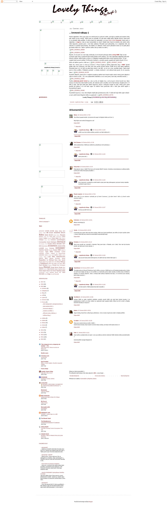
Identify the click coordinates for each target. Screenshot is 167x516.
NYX (56, 261)
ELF (64, 243)
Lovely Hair (44, 383)
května (44, 318)
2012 (42, 334)
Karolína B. (77, 297)
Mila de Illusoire (45, 395)
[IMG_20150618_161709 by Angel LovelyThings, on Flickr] (81, 72)
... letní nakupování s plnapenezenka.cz (52, 304)
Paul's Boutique (43, 265)
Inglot (46, 251)
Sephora (60, 269)
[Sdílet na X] (99, 102)
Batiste (46, 235)
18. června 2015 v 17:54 (89, 194)
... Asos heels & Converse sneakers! (49, 463)
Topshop (59, 270)
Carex (63, 236)
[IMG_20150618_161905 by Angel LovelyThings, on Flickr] (77, 78)
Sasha (76, 230)
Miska (75, 115)
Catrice (45, 238)
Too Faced (53, 270)
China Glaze (55, 238)
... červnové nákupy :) (47, 308)
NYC (53, 261)
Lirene (63, 255)
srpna (43, 297)
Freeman (51, 248)
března (44, 322)
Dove (54, 243)
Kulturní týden (44, 402)
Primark (54, 265)
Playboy (50, 265)
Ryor (64, 267)
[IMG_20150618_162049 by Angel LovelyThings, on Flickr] (77, 52)
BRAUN (63, 232)
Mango (63, 258)
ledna (43, 327)
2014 (42, 330)
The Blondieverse (46, 421)
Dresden (59, 243)
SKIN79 (41, 269)
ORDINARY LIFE (45, 412)
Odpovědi (78, 126)
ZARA (45, 274)
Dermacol (61, 242)
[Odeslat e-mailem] (95, 102)
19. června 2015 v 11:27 (99, 207)
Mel (47, 260)
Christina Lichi (45, 356)
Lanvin (46, 255)
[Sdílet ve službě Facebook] (100, 102)
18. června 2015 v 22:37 (87, 268)
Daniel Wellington (52, 242)
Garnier (51, 250)
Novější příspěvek (74, 376)
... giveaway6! (44, 447)
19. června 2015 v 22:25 (85, 320)
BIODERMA (57, 232)
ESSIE (59, 246)
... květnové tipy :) (46, 315)
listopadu (44, 290)
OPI (52, 263)
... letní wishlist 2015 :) (47, 306)
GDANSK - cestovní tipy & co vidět (49, 414)
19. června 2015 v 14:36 (87, 297)
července (44, 299)
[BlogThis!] (97, 102)
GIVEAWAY (60, 248)
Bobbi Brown (56, 235)
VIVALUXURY (45, 427)
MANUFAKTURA (60, 256)
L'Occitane (57, 251)
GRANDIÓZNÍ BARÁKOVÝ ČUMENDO (50, 422)
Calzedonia (58, 236)
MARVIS (41, 258)
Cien (60, 238)
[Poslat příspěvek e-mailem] (91, 102)
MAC (53, 256)
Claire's (63, 238)
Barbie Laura (44, 353)
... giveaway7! (44, 482)
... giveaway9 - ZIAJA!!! (46, 454)
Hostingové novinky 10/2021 (47, 378)
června (44, 302)
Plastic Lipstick (78, 194)
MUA (46, 258)
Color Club (47, 239)
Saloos (56, 269)
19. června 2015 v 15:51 (84, 310)
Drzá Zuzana (77, 142)
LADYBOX (41, 253)
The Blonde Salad (46, 418)
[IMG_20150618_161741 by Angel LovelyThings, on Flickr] (106, 95)
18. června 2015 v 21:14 (85, 242)
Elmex (46, 248)
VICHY (47, 272)
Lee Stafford (55, 255)
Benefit (51, 235)
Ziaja (48, 274)
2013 (42, 332)
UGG (63, 270)
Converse (53, 239)
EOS (40, 246)
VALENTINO (42, 272)
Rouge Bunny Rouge (56, 267)
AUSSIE (52, 231)
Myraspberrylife (45, 407)
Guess (55, 250)
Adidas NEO (62, 231)
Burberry (41, 236)
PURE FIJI (56, 263)
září (43, 295)
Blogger (91, 501)
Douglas (50, 243)
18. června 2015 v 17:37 (86, 166)
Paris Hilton (62, 263)
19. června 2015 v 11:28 (99, 255)
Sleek (40, 270)
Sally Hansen (50, 269)
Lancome (41, 255)
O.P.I (50, 263)
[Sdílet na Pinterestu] (102, 102)
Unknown (76, 220)
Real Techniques (61, 265)
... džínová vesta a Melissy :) (49, 313)
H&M (59, 250)
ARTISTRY (41, 231)
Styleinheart (77, 268)
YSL (60, 272)
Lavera (49, 255)
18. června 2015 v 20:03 (84, 230)
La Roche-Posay (60, 253)
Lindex (60, 255)
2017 (42, 282)
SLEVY (45, 269)
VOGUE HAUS (45, 434)
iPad (52, 274)
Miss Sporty (61, 260)
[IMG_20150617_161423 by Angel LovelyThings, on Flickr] (114, 62)
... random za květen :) (47, 310)
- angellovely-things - (84, 130)
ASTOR (47, 231)
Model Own (45, 261)
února (44, 325)
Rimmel (47, 267)
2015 (42, 286)
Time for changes (45, 391)
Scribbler (76, 320)
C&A (45, 236)
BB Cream (49, 232)
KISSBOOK (44, 377)
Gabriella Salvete (43, 250)
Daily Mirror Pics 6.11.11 (46, 373)
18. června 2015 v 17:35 (87, 142)
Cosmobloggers (61, 239)
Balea (41, 235)
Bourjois (62, 235)
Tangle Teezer (46, 270)
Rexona (41, 267)
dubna (44, 320)
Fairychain (77, 166)
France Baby (44, 368)
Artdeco (41, 232)
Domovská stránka (100, 376)
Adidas (56, 231)
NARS (50, 261)
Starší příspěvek (125, 376)
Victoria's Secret (54, 272)
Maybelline (42, 260)
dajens (76, 310)
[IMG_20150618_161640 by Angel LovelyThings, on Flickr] (77, 90)
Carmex (41, 238)
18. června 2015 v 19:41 (86, 220)
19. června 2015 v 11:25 (99, 130)
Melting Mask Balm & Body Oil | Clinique (50, 397)
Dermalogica (42, 243)
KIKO (51, 251)
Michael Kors (53, 260)
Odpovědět (77, 123)
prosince (44, 288)
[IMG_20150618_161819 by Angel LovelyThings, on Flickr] (98, 62)
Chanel (49, 238)
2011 (42, 337)
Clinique (41, 239)
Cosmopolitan (42, 242)
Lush (49, 256)
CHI (48, 236)
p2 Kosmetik (56, 274)
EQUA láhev (45, 246)
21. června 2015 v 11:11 (83, 332)
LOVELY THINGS (50, 253)
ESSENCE (52, 246)
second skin (44, 357)
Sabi (75, 332)
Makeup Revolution (54, 258)
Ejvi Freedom (44, 361)
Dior (46, 243)
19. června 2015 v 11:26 (99, 154)
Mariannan (44, 390)
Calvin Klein (52, 236)
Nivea (58, 262)
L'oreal (63, 251)
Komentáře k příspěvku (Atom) (88, 378)
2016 (42, 284)
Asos (44, 232)
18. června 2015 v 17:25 (84, 115)
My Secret (44, 401)
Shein (64, 269)
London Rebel (42, 256)
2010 (42, 339)
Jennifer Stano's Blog (47, 371)
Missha (40, 261)
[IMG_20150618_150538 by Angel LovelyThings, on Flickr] (77, 49)
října (43, 293)
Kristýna (76, 242)
